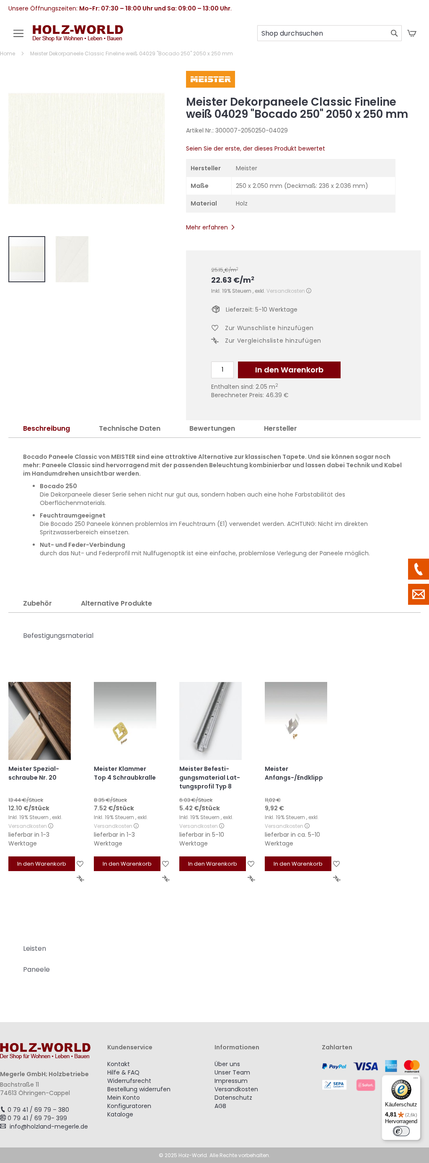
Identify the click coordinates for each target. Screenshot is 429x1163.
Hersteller (280, 428)
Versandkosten (285, 290)
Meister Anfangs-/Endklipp (294, 773)
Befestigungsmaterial (58, 635)
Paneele (36, 969)
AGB (220, 1106)
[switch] (401, 1131)
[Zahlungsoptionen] (375, 1075)
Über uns (227, 1064)
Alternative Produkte (116, 603)
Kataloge (120, 1114)
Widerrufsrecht (129, 1081)
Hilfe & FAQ (123, 1072)
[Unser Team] (418, 569)
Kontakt (118, 1064)
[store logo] (78, 37)
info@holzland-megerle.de (49, 1126)
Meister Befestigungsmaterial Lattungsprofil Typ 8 (209, 778)
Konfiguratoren (129, 1106)
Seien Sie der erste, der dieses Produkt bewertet (255, 148)
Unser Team (232, 1072)
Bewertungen (212, 428)
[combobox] (329, 33)
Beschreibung (46, 428)
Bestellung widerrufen (139, 1089)
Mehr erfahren (207, 227)
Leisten (34, 948)
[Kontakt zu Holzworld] (418, 594)
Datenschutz (233, 1097)
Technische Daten (129, 428)
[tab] (46, 428)
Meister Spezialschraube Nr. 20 (33, 773)
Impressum (231, 1081)
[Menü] (416, 1080)
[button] (72, 259)
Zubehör (37, 603)
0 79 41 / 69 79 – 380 (38, 1110)
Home (7, 53)
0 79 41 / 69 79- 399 (37, 1118)
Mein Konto (123, 1097)
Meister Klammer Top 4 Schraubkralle (125, 773)
